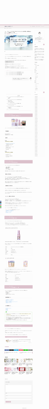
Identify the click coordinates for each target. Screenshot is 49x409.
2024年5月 (36, 111)
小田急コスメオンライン (9, 302)
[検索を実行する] (43, 44)
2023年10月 (36, 121)
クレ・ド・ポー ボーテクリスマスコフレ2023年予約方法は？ (14, 99)
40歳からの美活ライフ (8, 26)
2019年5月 (36, 150)
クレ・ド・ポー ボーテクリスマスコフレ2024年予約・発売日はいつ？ (15, 96)
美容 (35, 82)
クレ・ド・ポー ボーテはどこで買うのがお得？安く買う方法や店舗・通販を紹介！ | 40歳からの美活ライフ (21, 340)
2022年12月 (36, 132)
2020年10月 (36, 140)
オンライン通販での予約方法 (11, 102)
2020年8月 (36, 143)
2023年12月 (36, 118)
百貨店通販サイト (10, 107)
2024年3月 (36, 114)
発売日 (9, 98)
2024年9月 (36, 107)
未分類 (36, 70)
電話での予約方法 (10, 100)
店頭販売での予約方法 (10, 101)
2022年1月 (36, 136)
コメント (7, 384)
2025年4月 (36, 104)
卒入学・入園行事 (37, 65)
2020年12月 (36, 139)
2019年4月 (36, 151)
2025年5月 (36, 103)
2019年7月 (36, 147)
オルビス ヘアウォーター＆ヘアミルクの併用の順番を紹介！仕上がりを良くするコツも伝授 (39, 52)
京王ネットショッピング (9, 211)
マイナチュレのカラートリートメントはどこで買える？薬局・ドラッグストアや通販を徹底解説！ (39, 57)
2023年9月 (36, 122)
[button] (6, 350)
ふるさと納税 (36, 73)
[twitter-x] (38, 41)
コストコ (36, 74)
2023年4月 (36, 129)
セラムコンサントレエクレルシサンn (12, 104)
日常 (35, 79)
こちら (16, 207)
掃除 (35, 78)
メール (7, 395)
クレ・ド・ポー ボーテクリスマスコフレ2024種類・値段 (14, 103)
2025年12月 (36, 96)
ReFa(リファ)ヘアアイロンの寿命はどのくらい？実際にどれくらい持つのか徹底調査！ (39, 59)
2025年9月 (36, 100)
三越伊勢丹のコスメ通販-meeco (9, 210)
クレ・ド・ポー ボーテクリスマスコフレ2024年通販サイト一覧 (14, 106)
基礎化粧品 (36, 88)
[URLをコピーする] (30, 350)
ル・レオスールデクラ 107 (11, 105)
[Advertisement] (20, 12)
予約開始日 (9, 97)
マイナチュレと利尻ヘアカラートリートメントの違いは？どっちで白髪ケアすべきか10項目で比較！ (39, 55)
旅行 (35, 69)
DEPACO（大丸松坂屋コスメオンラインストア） (12, 301)
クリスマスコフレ (7, 346)
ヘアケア (36, 87)
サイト (6, 398)
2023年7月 (36, 125)
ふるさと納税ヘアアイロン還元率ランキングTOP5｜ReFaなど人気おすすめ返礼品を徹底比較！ (39, 49)
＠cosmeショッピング (8, 212)
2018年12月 (36, 154)
